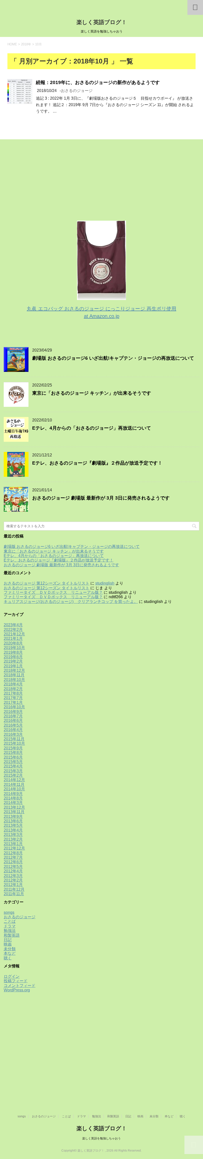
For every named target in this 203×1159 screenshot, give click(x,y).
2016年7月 (13, 716)
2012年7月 (13, 857)
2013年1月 (13, 844)
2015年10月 (14, 743)
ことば (10, 921)
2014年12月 (14, 780)
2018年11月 (14, 675)
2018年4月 (13, 684)
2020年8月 (13, 643)
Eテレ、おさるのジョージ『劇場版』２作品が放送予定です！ (97, 463)
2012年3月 (13, 876)
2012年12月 (14, 848)
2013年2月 (13, 839)
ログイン (12, 976)
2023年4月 (13, 625)
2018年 (26, 44)
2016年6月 (13, 720)
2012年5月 (13, 866)
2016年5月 (13, 725)
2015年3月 (13, 771)
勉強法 (10, 930)
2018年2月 (13, 689)
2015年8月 (13, 752)
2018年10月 (14, 680)
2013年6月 (13, 821)
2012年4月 (13, 871)
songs (9, 912)
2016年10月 (14, 707)
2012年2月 (13, 880)
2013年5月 (13, 825)
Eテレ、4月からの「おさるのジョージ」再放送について (91, 428)
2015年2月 (13, 775)
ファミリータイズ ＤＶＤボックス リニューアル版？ (53, 592)
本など (10, 953)
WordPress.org (17, 990)
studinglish (104, 583)
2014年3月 (13, 803)
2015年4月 (13, 766)
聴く (8, 958)
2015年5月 (13, 762)
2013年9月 (13, 816)
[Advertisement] (41, 183)
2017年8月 (13, 693)
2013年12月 (14, 807)
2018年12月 (14, 670)
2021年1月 (13, 638)
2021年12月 (14, 634)
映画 (8, 944)
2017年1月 (13, 702)
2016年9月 (13, 712)
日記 (8, 940)
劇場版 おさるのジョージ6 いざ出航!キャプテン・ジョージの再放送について (113, 358)
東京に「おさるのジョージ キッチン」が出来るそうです (91, 393)
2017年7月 (13, 698)
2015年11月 (14, 739)
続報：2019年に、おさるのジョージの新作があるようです (98, 82)
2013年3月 (13, 834)
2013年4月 (13, 830)
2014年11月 (14, 784)
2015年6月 (13, 757)
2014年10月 (14, 789)
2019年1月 (13, 666)
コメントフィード (19, 985)
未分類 (10, 949)
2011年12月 (14, 889)
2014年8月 (13, 798)
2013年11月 (14, 812)
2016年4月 (13, 730)
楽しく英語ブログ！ (101, 22)
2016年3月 (13, 734)
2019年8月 (13, 652)
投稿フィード (15, 981)
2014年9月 (13, 794)
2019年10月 (14, 648)
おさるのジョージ (77, 91)
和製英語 (12, 935)
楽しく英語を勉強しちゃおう (101, 1138)
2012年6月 (13, 862)
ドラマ (10, 926)
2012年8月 (13, 853)
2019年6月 (13, 657)
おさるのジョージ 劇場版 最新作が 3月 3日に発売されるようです (101, 498)
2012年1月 (13, 885)
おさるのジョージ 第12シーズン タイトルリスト (46, 583)
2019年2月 (13, 661)
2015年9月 (13, 748)
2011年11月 (14, 894)
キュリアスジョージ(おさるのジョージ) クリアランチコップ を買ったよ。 (71, 601)
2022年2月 (13, 629)
